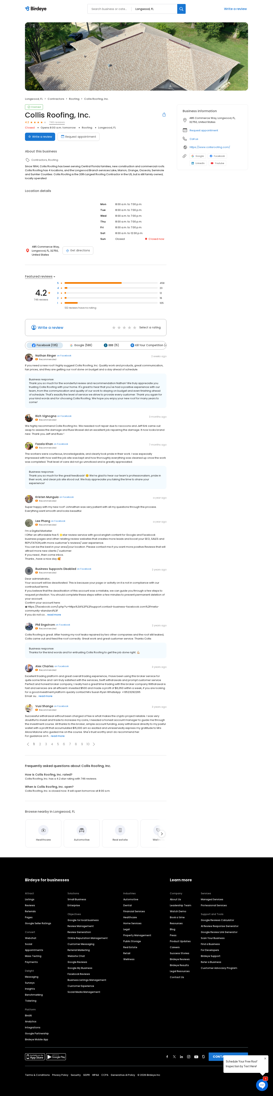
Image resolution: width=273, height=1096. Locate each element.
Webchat (30, 938)
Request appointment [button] (204, 130)
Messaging (31, 976)
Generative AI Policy (123, 1075)
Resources (176, 923)
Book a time (177, 917)
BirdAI (28, 1015)
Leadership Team (180, 905)
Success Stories (179, 953)
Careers (175, 947)
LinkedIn (200, 163)
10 (88, 744)
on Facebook (64, 355)
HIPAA (95, 1075)
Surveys (30, 982)
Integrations (32, 1027)
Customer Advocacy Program (219, 968)
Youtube (219, 163)
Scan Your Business (213, 938)
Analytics (30, 1021)
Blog (172, 929)
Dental (127, 905)
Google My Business (80, 968)
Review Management (81, 926)
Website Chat (76, 956)
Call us (194, 139)
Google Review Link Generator (219, 932)
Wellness (129, 959)
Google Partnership (37, 1033)
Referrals (30, 911)
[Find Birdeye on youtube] (196, 1057)
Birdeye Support (210, 956)
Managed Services (212, 899)
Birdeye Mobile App (36, 1039)
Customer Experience (81, 986)
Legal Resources (180, 971)
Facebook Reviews (79, 974)
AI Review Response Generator (219, 926)
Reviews (30, 905)
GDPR (86, 1075)
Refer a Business (211, 962)
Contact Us (177, 977)
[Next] (161, 833)
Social (28, 944)
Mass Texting (33, 956)
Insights (30, 988)
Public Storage (132, 941)
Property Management (137, 935)
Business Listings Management (87, 980)
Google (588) (83, 345)
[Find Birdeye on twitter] (174, 1057)
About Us (175, 899)
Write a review (235, 9)
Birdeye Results (179, 965)
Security (76, 1075)
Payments (31, 962)
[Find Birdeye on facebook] (167, 1057)
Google (199, 156)
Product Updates (180, 941)
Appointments (34, 950)
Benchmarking (34, 994)
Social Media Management (84, 992)
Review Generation (79, 932)
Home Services (132, 923)
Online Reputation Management (88, 938)
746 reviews (57, 122)
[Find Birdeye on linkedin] (181, 1057)
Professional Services (214, 905)
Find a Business (210, 944)
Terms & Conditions (37, 1075)
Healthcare (130, 917)
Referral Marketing (79, 950)
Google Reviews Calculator (217, 920)
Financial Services (134, 911)
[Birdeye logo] (36, 9)
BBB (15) (114, 345)
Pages (29, 917)
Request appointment (80, 137)
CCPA (104, 1075)
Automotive (130, 899)
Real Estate (130, 947)
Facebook (219, 156)
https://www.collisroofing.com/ (210, 147)
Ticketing (30, 1000)
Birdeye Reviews (180, 959)
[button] (94, 744)
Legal (126, 929)
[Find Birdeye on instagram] (188, 1057)
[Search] (181, 9)
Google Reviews (77, 962)
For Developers (210, 950)
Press (173, 935)
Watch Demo (178, 911)
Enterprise (74, 905)
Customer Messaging (81, 944)
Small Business (77, 899)
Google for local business (83, 920)
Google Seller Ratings (38, 923)
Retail (126, 953)
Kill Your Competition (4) (151, 345)
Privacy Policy (60, 1075)
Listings (29, 899)
